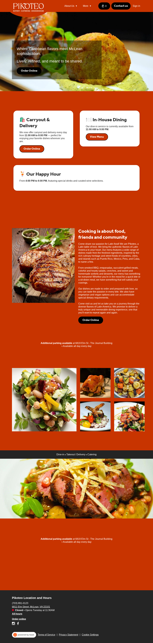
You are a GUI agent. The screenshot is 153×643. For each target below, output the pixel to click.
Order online (19, 619)
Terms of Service (46, 634)
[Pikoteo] (30, 9)
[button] (71, 6)
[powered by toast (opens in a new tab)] (24, 635)
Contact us (121, 5)
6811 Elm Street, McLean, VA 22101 (31, 606)
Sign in (136, 6)
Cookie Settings (90, 634)
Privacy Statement (68, 634)
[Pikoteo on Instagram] (14, 624)
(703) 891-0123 (20, 603)
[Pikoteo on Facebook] (17, 624)
